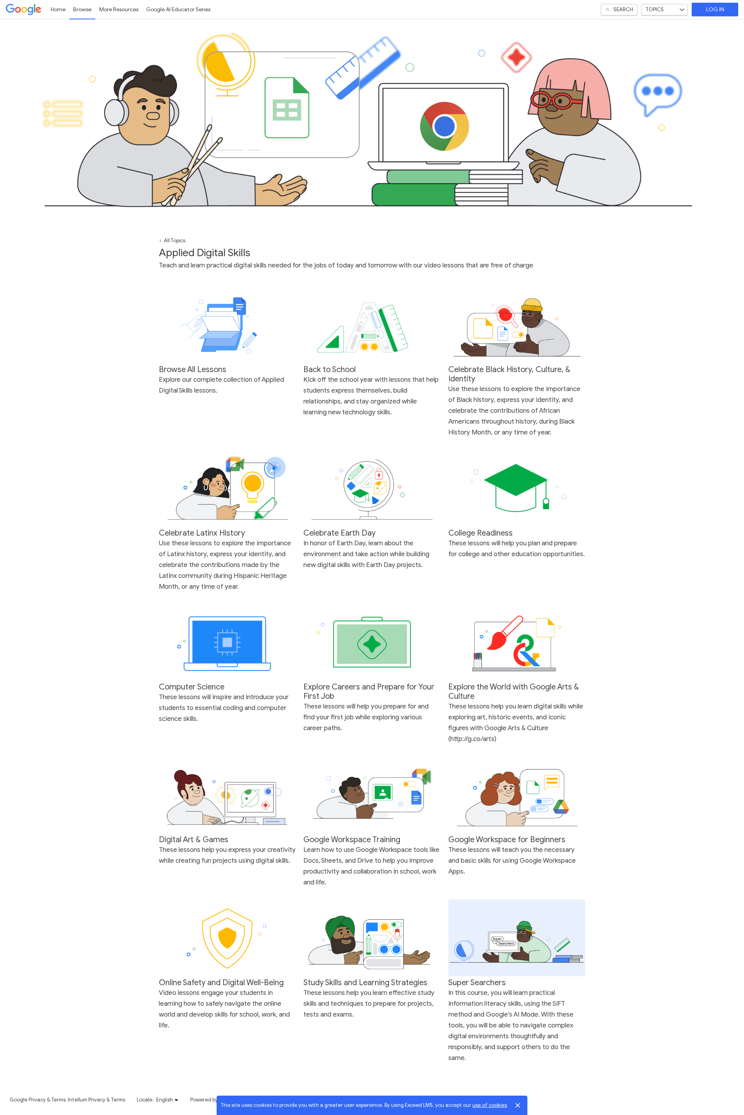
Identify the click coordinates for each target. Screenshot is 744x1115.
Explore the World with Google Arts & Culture (513, 691)
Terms (58, 1099)
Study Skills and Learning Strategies (365, 982)
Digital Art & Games (193, 839)
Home (58, 9)
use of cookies (489, 1105)
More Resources (118, 9)
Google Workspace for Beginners (506, 839)
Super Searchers (477, 982)
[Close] (518, 1105)
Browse (82, 9)
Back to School (329, 369)
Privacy (37, 1099)
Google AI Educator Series (178, 9)
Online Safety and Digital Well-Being (221, 982)
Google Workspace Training (351, 839)
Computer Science (191, 687)
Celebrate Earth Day (339, 533)
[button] (167, 1099)
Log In (715, 9)
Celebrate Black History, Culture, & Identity (509, 374)
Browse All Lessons (192, 369)
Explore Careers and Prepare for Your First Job (368, 691)
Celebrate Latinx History (202, 533)
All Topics (174, 240)
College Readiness (480, 533)
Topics (655, 9)
